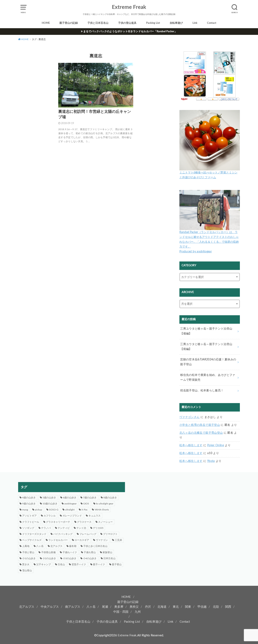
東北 (176, 606)
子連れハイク (69, 552)
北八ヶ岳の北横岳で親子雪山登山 (201, 432)
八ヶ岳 (40, 546)
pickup (38, 509)
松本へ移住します (191, 445)
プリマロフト (110, 534)
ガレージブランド (72, 515)
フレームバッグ (87, 534)
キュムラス (94, 515)
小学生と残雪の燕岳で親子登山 (199, 425)
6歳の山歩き (69, 497)
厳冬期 (72, 546)
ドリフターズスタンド (34, 534)
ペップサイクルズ (32, 540)
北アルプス (56, 546)
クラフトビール (30, 522)
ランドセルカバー (58, 540)
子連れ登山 (90, 552)
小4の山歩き (90, 558)
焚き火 (25, 564)
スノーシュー (105, 522)
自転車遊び (176, 23)
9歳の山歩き (29, 503)
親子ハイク (99, 564)
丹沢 (148, 606)
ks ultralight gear (104, 503)
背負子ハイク (79, 564)
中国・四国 (120, 611)
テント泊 (81, 528)
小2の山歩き (49, 558)
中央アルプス (50, 606)
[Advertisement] (186, 510)
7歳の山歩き (90, 497)
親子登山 (117, 564)
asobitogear (70, 503)
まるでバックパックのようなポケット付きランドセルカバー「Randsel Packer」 (130, 31)
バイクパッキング (63, 534)
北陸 (216, 606)
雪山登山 (27, 570)
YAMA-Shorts (102, 509)
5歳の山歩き (49, 497)
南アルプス (72, 606)
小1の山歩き (29, 558)
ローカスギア (82, 540)
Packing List (153, 23)
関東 (188, 606)
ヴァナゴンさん (189, 417)
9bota (211, 461)
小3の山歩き (69, 558)
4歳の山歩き (29, 497)
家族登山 (107, 552)
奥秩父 (134, 606)
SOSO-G (53, 509)
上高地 (25, 546)
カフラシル (50, 515)
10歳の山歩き (50, 503)
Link (194, 23)
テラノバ (46, 528)
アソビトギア (29, 515)
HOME (46, 23)
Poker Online (215, 445)
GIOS (86, 503)
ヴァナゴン (102, 540)
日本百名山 (109, 558)
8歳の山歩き (110, 497)
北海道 (161, 606)
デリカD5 (98, 528)
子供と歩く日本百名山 (95, 546)
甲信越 (202, 606)
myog (25, 509)
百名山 (61, 564)
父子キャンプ (43, 564)
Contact (211, 23)
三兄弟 (118, 540)
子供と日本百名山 (97, 23)
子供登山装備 (48, 552)
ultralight (70, 509)
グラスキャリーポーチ (58, 522)
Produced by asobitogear (195, 251)
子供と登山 (28, 552)
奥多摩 (118, 606)
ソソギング (28, 528)
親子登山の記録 (68, 23)
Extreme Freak (129, 7)
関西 (228, 606)
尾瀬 (105, 606)
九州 (138, 611)
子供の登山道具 (127, 23)
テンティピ (64, 528)
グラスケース (84, 522)
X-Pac (84, 509)
